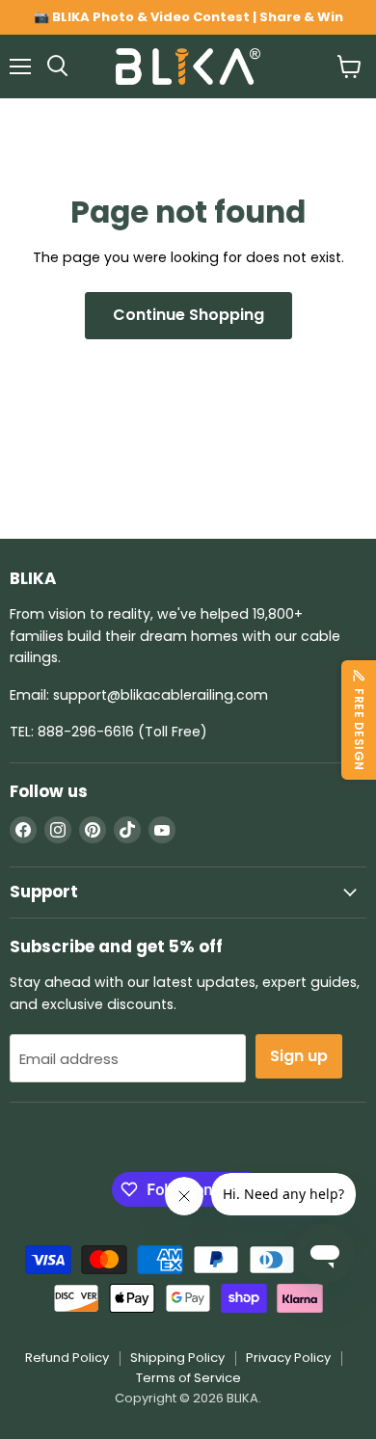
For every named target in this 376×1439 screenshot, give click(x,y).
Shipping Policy (177, 1357)
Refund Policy (67, 1357)
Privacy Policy (288, 1357)
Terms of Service (188, 1378)
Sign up (299, 1056)
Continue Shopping (188, 315)
